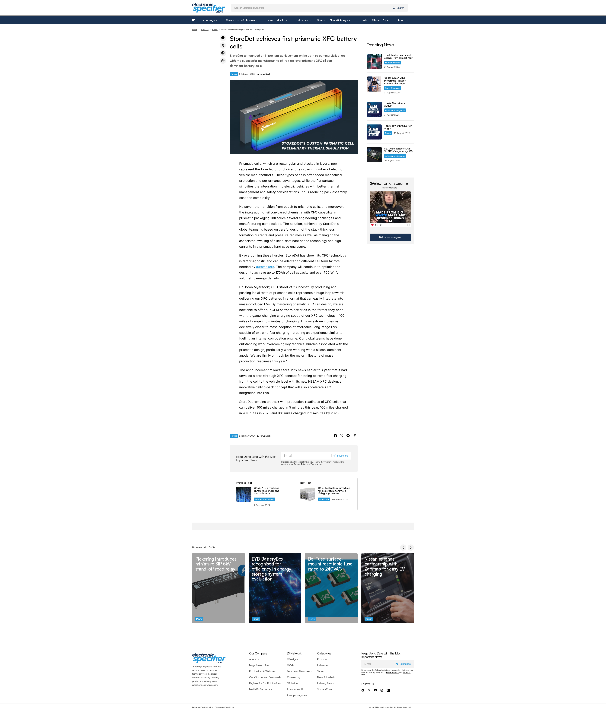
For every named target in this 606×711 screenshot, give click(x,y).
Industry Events (325, 683)
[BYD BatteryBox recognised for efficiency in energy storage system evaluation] (275, 588)
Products (204, 29)
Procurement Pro (295, 689)
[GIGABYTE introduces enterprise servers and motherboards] (262, 494)
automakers (265, 267)
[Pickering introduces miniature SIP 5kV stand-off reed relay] (218, 588)
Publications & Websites (262, 671)
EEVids (290, 665)
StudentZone (324, 689)
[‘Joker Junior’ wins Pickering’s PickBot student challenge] (374, 84)
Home (194, 29)
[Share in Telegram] (223, 53)
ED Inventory (293, 677)
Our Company (258, 653)
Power (215, 29)
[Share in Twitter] (223, 45)
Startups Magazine (296, 695)
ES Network (293, 653)
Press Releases (392, 88)
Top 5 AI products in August (395, 104)
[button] (194, 20)
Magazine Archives (259, 665)
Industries (322, 665)
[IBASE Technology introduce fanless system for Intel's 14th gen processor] (325, 494)
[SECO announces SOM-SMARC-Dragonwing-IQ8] (374, 154)
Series (320, 671)
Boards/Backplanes (264, 499)
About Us (254, 659)
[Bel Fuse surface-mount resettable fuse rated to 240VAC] (331, 588)
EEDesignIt (292, 659)
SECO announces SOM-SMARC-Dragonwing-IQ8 (398, 150)
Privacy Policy (300, 464)
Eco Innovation (392, 62)
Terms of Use (316, 464)
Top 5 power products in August (398, 127)
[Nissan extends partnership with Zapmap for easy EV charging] (387, 588)
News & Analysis (326, 677)
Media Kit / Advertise (260, 689)
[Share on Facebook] (223, 38)
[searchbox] (311, 8)
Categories (324, 653)
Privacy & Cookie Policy (202, 707)
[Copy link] (223, 60)
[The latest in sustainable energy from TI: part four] (374, 61)
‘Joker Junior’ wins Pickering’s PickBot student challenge (395, 80)
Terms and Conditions (224, 707)
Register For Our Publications (265, 683)
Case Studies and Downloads (265, 677)
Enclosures (324, 499)
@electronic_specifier (389, 183)
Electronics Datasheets (299, 671)
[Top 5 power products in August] (374, 132)
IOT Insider (292, 683)
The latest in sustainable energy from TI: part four (398, 56)
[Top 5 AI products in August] (374, 109)
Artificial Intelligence (395, 110)
